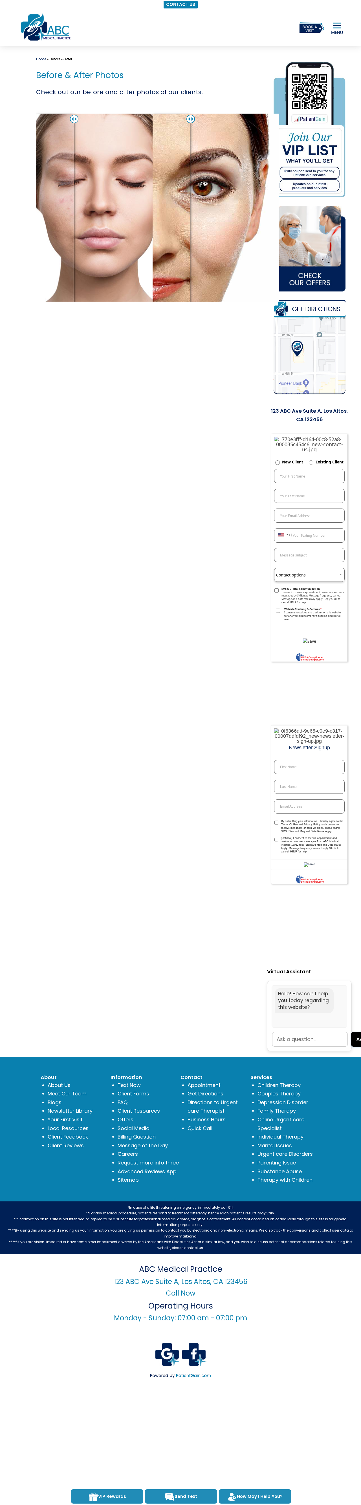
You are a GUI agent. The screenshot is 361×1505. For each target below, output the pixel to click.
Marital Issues (274, 1145)
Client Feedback (68, 1136)
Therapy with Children (284, 1179)
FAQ (122, 1102)
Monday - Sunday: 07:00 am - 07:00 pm (180, 1318)
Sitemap (128, 1179)
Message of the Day (143, 1145)
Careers (128, 1153)
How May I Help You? (260, 1496)
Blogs (54, 1102)
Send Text (186, 1496)
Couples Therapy (279, 1093)
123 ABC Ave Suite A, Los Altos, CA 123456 (180, 1281)
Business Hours (207, 1119)
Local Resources (68, 1128)
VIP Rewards (112, 1496)
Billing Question (137, 1136)
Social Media (133, 1128)
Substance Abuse (279, 1171)
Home (41, 59)
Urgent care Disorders (285, 1153)
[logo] (45, 26)
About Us (59, 1085)
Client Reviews (66, 1145)
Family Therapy (276, 1110)
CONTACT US (180, 4)
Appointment (204, 1085)
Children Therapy (279, 1085)
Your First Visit (65, 1119)
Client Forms (133, 1093)
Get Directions (205, 1093)
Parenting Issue (276, 1162)
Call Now (180, 1293)
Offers (125, 1119)
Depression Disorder (282, 1102)
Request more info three (148, 1162)
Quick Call (200, 1128)
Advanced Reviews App (147, 1171)
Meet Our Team (67, 1093)
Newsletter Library (70, 1110)
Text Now (129, 1085)
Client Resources (139, 1110)
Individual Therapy (280, 1136)
